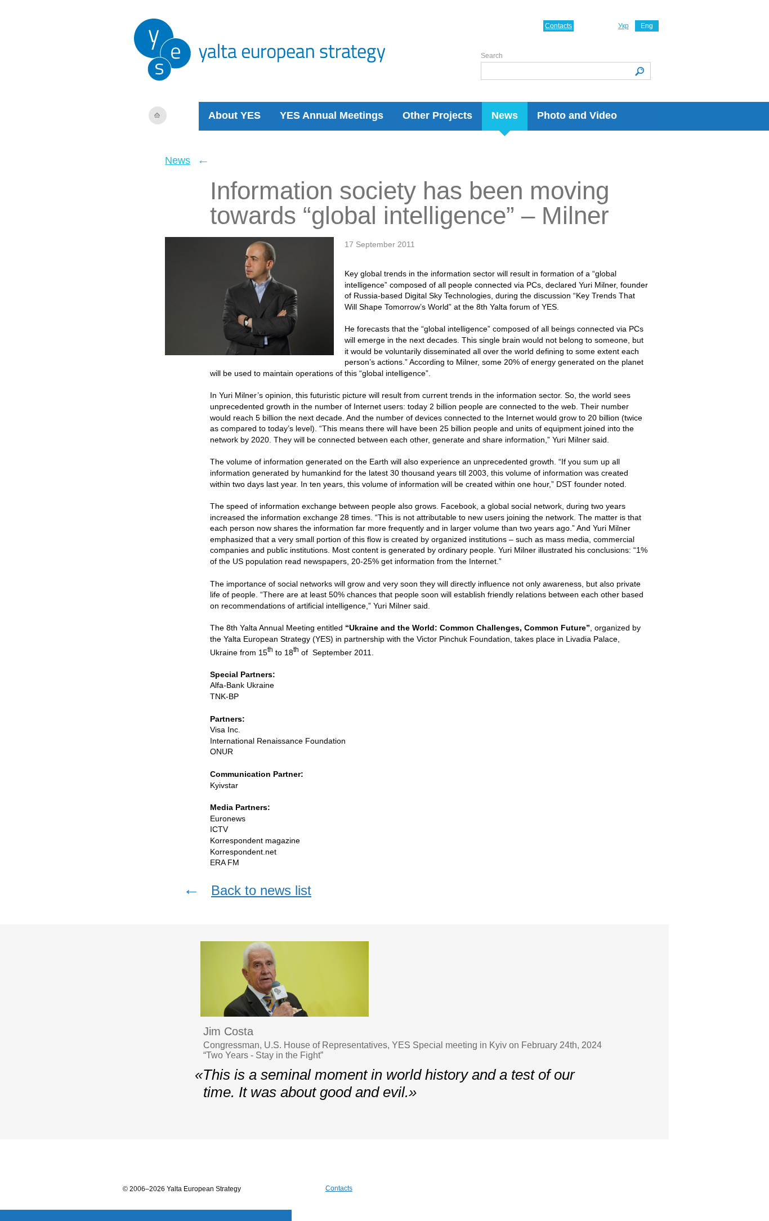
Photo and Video (577, 115)
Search (492, 56)
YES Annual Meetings (331, 115)
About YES (234, 115)
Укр (623, 26)
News (504, 115)
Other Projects (437, 115)
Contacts (558, 26)
